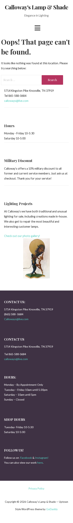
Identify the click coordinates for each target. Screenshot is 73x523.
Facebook (26, 457)
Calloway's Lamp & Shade (36, 7)
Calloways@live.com (16, 319)
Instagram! (41, 457)
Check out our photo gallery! (22, 236)
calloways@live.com (16, 100)
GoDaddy (52, 509)
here (40, 462)
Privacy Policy (36, 488)
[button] (37, 28)
